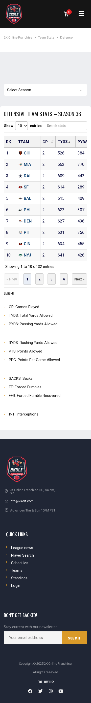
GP (45, 142)
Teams (16, 570)
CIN (27, 243)
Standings (19, 578)
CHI (27, 153)
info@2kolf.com (22, 501)
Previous (11, 279)
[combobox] (45, 90)
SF (26, 187)
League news (22, 548)
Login (15, 585)
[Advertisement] (45, 67)
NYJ (27, 255)
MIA (27, 164)
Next (79, 279)
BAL (27, 198)
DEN (28, 221)
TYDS (63, 141)
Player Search (22, 555)
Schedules (19, 563)
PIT (27, 232)
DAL (28, 175)
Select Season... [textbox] (20, 90)
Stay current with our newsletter (30, 627)
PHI (27, 209)
